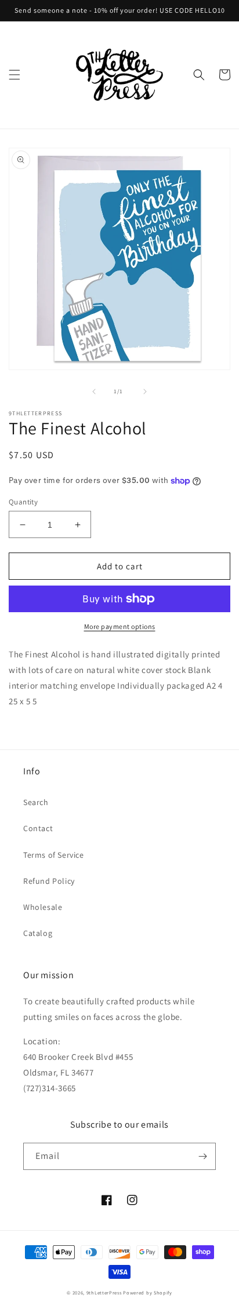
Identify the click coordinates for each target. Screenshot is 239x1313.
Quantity (23, 502)
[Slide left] (94, 391)
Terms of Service (53, 855)
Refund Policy (49, 881)
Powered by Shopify (147, 1292)
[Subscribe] (202, 1156)
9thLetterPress (104, 1292)
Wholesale (42, 907)
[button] (14, 74)
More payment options (119, 626)
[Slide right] (145, 391)
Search (36, 802)
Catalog (37, 933)
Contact (38, 828)
